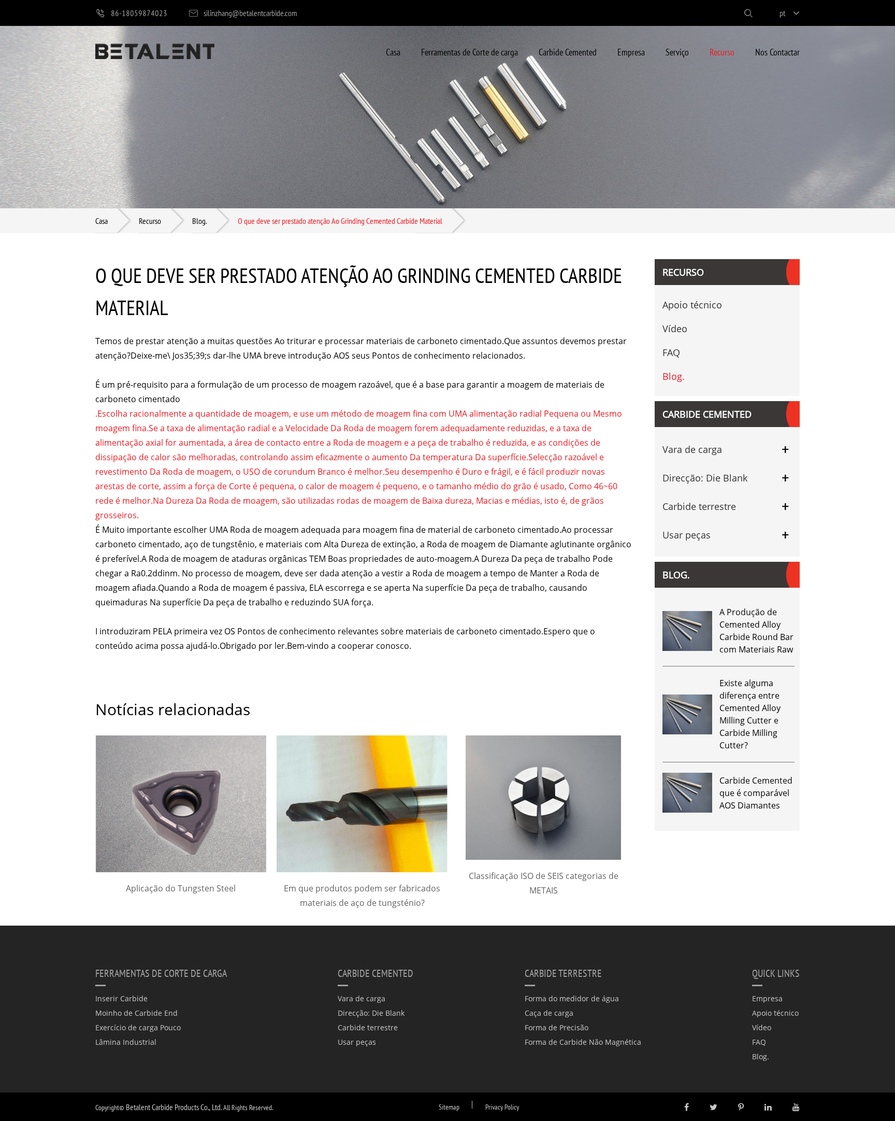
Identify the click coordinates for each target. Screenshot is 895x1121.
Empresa (631, 52)
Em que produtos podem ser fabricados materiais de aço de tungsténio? (362, 896)
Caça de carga (549, 1013)
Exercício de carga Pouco (138, 1027)
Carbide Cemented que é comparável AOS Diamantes (755, 793)
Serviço (677, 52)
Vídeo (674, 328)
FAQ (671, 352)
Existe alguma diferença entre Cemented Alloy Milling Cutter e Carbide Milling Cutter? (750, 714)
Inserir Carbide (121, 998)
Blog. (199, 220)
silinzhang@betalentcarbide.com (250, 12)
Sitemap (449, 1107)
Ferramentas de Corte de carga (469, 52)
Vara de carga (692, 449)
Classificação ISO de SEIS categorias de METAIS (543, 883)
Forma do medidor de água (572, 998)
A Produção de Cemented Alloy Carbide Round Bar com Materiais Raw (756, 630)
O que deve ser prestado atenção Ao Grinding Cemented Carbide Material (340, 220)
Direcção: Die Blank (704, 478)
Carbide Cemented (568, 52)
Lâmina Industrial (125, 1042)
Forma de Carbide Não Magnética (583, 1042)
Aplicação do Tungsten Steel (181, 888)
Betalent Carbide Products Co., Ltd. (174, 1106)
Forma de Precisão (556, 1027)
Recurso (722, 52)
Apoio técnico (692, 305)
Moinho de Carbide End (136, 1013)
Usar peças (686, 535)
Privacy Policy (502, 1107)
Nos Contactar (777, 52)
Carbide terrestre (699, 506)
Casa (393, 52)
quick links (776, 973)
